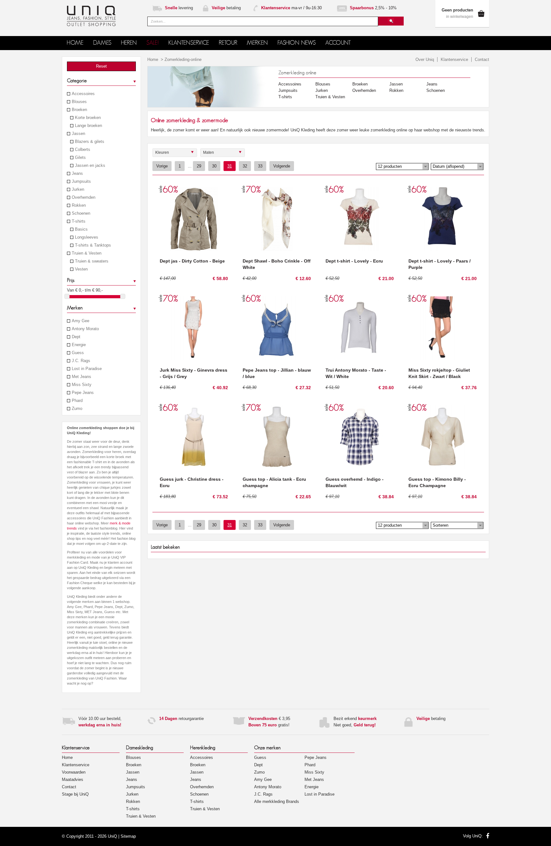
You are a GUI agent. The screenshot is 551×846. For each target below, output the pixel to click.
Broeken (79, 109)
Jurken (78, 189)
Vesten (81, 269)
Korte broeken (88, 117)
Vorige (162, 166)
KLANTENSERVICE (188, 43)
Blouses (79, 101)
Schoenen (81, 213)
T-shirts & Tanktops (93, 245)
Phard (77, 400)
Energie (79, 344)
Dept (76, 336)
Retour (228, 43)
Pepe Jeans (83, 392)
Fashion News (296, 43)
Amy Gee (80, 321)
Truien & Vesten (86, 253)
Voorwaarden (73, 772)
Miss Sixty (82, 384)
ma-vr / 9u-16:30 (291, 7)
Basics (81, 229)
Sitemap (128, 836)
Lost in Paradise (87, 368)
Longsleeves (86, 237)
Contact (482, 59)
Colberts (82, 149)
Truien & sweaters (91, 261)
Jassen (78, 133)
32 (245, 166)
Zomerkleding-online (183, 59)
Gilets (80, 157)
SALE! (152, 43)
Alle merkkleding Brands (276, 801)
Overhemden (83, 197)
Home (152, 59)
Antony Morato (85, 328)
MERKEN (257, 43)
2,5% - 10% (373, 7)
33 (260, 166)
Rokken (79, 205)
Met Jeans (81, 376)
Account (338, 43)
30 (214, 166)
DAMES (102, 43)
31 (229, 166)
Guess (78, 352)
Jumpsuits (81, 181)
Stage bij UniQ (75, 794)
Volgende (281, 166)
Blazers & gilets (89, 141)
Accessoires (83, 93)
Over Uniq (424, 59)
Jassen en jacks (90, 165)
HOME (75, 43)
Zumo (77, 408)
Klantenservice (454, 59)
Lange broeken (88, 125)
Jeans (77, 173)
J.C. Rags (81, 360)
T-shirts (78, 221)
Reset (101, 66)
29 (199, 166)
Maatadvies (72, 779)
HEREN (129, 43)
